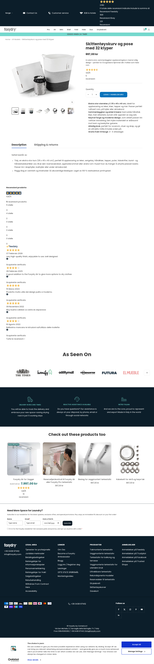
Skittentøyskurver (98, 587)
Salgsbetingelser (33, 576)
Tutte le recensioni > (15, 339)
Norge (8, 13)
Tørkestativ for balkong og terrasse (102, 559)
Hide (84, 29)
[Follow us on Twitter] (124, 609)
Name (9, 519)
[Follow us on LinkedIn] (119, 615)
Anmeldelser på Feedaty (133, 549)
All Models (16, 39)
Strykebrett (101, 29)
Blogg (60, 560)
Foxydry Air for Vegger (23, 479)
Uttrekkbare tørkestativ (100, 571)
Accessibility (31, 591)
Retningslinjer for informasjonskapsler (35, 563)
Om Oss (61, 549)
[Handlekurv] (144, 30)
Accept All (136, 644)
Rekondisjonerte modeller (102, 575)
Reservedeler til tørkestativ (102, 579)
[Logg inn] (149, 29)
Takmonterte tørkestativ (101, 549)
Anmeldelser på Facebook (134, 557)
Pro (48, 29)
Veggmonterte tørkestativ (102, 553)
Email (27, 519)
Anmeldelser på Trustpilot (134, 553)
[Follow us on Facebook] (119, 609)
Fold (76, 29)
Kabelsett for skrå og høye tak (130, 479)
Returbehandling (33, 580)
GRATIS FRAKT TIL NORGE (77, 34)
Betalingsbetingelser (35, 557)
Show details (32, 660)
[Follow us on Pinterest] (136, 609)
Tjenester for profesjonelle (37, 549)
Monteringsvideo (65, 576)
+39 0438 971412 (11, 551)
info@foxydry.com (12, 554)
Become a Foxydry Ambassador (66, 555)
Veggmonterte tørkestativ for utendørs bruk (103, 566)
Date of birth (48, 519)
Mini (61, 29)
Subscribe (67, 523)
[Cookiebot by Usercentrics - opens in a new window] (13, 659)
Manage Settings (135, 651)
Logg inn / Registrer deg (69, 564)
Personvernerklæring (35, 568)
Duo (91, 29)
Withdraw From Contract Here (37, 585)
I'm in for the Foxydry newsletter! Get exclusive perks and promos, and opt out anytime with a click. (45, 529)
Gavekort (94, 591)
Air (55, 29)
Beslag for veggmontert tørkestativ (94, 479)
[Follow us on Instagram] (130, 609)
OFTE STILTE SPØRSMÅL (68, 572)
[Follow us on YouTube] (142, 609)
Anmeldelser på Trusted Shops (133, 563)
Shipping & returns (46, 144)
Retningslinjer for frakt (35, 572)
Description (19, 144)
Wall (69, 29)
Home (7, 39)
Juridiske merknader (34, 553)
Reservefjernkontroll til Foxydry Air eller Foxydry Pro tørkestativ (59, 480)
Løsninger (62, 568)
